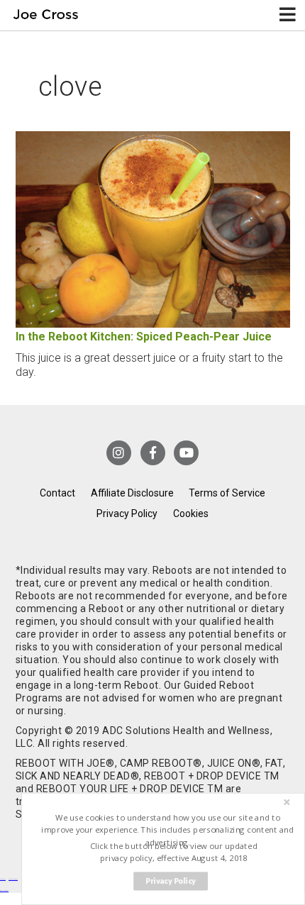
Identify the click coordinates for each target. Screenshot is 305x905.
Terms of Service (227, 493)
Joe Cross (46, 15)
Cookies (191, 513)
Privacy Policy (126, 513)
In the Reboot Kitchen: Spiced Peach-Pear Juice (144, 336)
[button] (167, 830)
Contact (57, 493)
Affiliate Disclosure (132, 493)
